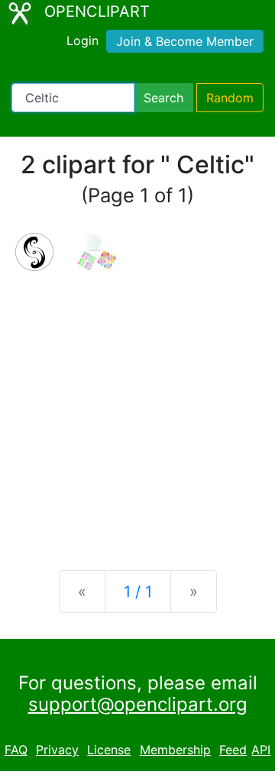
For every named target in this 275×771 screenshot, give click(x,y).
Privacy (57, 749)
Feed (233, 749)
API (260, 749)
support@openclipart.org (137, 704)
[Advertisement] (137, 408)
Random (230, 97)
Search (163, 97)
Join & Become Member (185, 41)
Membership (175, 749)
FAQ (16, 749)
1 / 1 (138, 591)
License (109, 749)
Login (82, 40)
